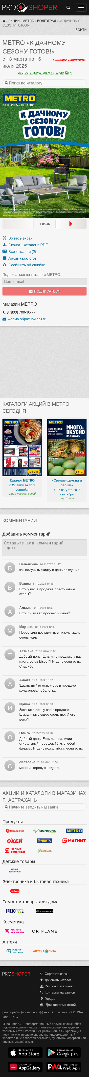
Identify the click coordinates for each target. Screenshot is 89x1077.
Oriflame (44, 931)
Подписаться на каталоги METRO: (31, 274)
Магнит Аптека (15, 951)
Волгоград (46, 20)
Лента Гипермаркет (44, 841)
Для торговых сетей (60, 1004)
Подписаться (46, 291)
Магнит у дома (74, 841)
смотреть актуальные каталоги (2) (44, 72)
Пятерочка (15, 831)
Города (49, 998)
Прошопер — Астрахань (29, 7)
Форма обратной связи (26, 318)
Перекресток (44, 831)
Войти (81, 29)
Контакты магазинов (59, 992)
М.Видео (15, 891)
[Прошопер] (3, 20)
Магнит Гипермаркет (15, 851)
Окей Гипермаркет (15, 841)
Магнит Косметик (15, 931)
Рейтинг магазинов (58, 986)
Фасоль (44, 851)
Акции (14, 20)
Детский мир (15, 871)
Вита (44, 951)
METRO (28, 20)
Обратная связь (56, 973)
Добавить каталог (57, 979)
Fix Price (15, 911)
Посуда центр (44, 911)
